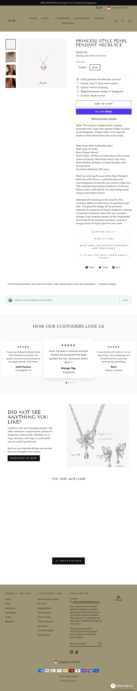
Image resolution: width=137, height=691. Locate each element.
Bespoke (68, 23)
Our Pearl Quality (46, 630)
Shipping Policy (104, 232)
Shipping (80, 55)
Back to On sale (70, 561)
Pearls (100, 18)
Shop (45, 18)
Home (33, 18)
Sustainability (44, 635)
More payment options (104, 118)
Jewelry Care (104, 238)
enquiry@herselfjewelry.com (86, 601)
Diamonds (63, 18)
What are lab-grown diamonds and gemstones (104, 246)
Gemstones (82, 18)
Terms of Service (46, 621)
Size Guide (43, 626)
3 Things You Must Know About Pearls (104, 256)
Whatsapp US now (23, 458)
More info (125, 300)
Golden (83, 67)
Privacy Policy (44, 617)
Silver (95, 67)
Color (80, 62)
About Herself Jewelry (48, 599)
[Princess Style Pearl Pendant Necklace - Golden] (18, 535)
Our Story (42, 603)
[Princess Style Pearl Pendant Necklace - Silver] (22, 535)
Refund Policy (44, 612)
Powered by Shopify (68, 681)
